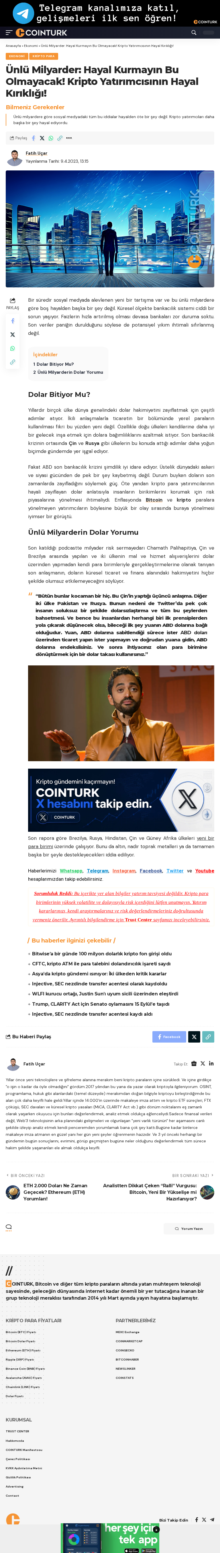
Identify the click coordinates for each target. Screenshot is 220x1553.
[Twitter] (203, 1064)
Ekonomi (31, 45)
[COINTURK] (41, 32)
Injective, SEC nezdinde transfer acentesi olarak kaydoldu (99, 984)
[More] (69, 138)
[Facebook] (196, 1520)
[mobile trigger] (10, 32)
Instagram (124, 871)
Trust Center (138, 919)
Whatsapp (71, 871)
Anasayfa (13, 45)
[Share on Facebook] (33, 138)
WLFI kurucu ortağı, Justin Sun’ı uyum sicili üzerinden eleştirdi (105, 994)
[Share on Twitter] (42, 138)
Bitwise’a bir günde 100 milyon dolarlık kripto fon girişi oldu (102, 954)
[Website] (194, 1064)
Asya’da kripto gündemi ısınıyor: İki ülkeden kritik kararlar (99, 974)
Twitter (175, 871)
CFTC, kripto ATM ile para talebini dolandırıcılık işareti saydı (101, 964)
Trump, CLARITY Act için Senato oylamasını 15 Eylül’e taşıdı (101, 1004)
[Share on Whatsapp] (51, 138)
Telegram (97, 871)
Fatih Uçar (37, 153)
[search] (194, 32)
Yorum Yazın (192, 1228)
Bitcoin (154, 500)
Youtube (204, 871)
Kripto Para (44, 56)
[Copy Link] (60, 138)
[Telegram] (212, 1520)
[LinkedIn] (211, 1064)
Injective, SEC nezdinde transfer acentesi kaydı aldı (92, 1014)
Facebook (151, 871)
